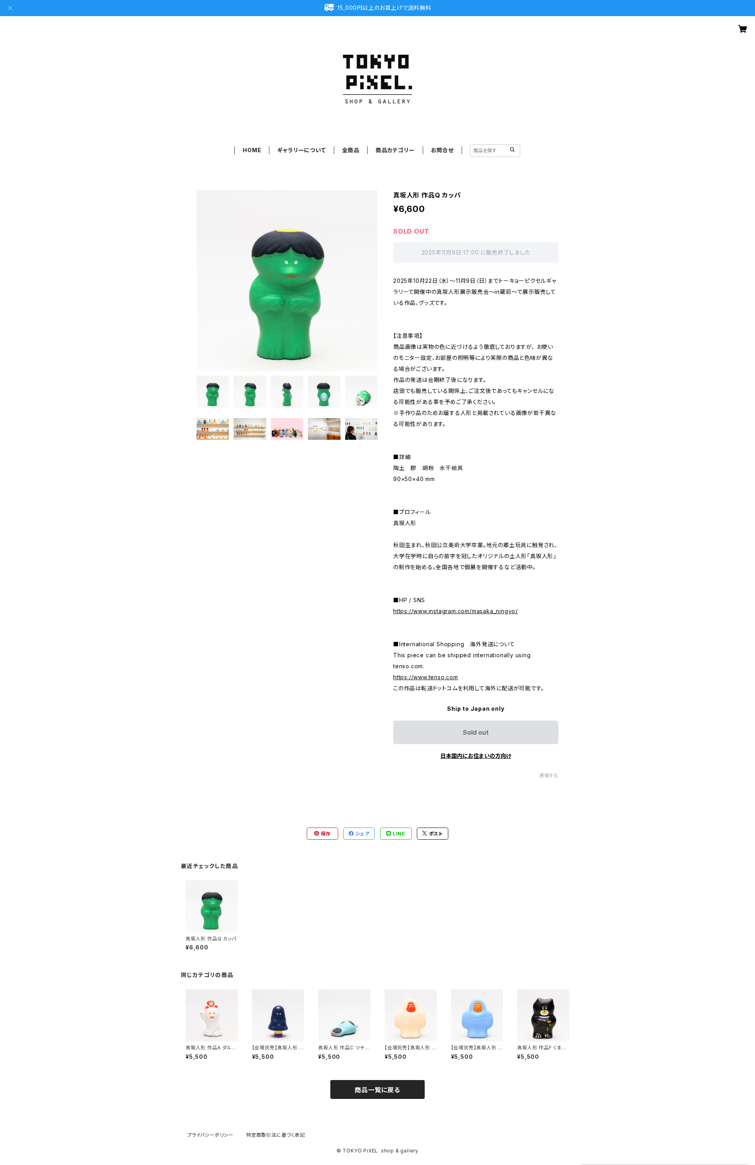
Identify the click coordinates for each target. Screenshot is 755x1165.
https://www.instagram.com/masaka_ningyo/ (455, 611)
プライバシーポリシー (210, 1135)
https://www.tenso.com (425, 677)
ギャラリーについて (301, 150)
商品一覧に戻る (377, 1090)
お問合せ (442, 150)
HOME (252, 150)
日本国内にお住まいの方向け (475, 755)
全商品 (350, 150)
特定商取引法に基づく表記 (275, 1135)
